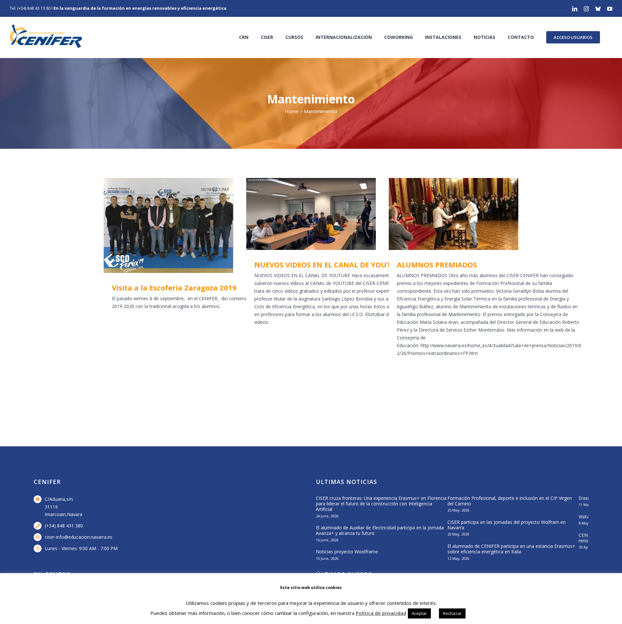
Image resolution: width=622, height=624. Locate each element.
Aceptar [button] (419, 613)
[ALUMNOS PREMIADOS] (489, 214)
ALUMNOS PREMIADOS (480, 214)
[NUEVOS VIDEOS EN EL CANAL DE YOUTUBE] (346, 214)
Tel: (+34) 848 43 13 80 (30, 8)
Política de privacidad (381, 613)
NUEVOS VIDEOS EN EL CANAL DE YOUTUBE (337, 214)
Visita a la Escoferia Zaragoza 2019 (195, 225)
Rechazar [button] (452, 613)
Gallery (213, 225)
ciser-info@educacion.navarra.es (78, 537)
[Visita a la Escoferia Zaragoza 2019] (204, 225)
